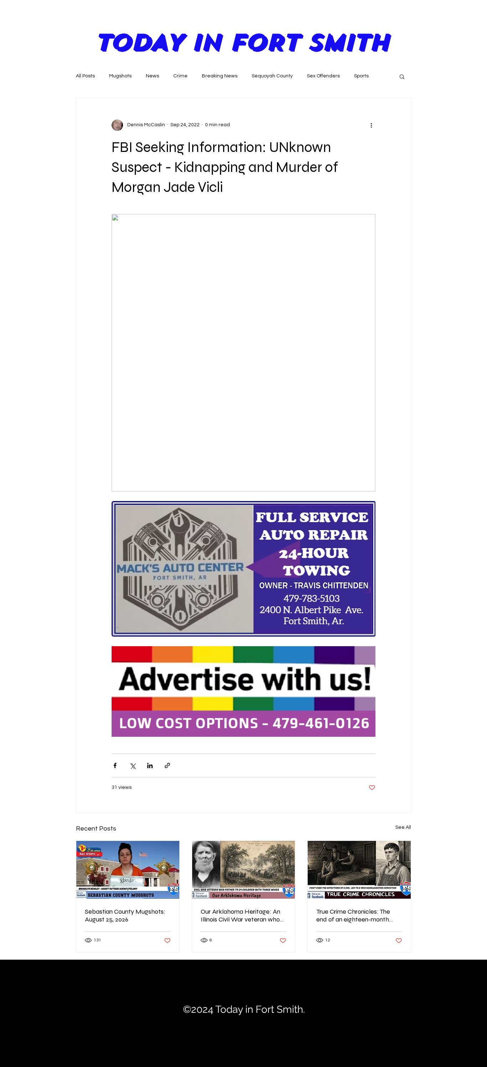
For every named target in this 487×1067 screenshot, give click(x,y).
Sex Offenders (323, 75)
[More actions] (371, 125)
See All (403, 827)
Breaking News (219, 75)
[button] (402, 76)
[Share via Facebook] (115, 765)
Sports (361, 75)
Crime (180, 75)
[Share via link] (167, 765)
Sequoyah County (272, 75)
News (152, 75)
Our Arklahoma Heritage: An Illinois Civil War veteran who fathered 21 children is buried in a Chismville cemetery (241, 915)
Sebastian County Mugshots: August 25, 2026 (125, 915)
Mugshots (120, 75)
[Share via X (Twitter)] (132, 765)
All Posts (85, 75)
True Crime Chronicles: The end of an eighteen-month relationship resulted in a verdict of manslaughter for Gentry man (354, 915)
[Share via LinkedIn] (150, 765)
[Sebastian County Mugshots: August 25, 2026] (127, 870)
